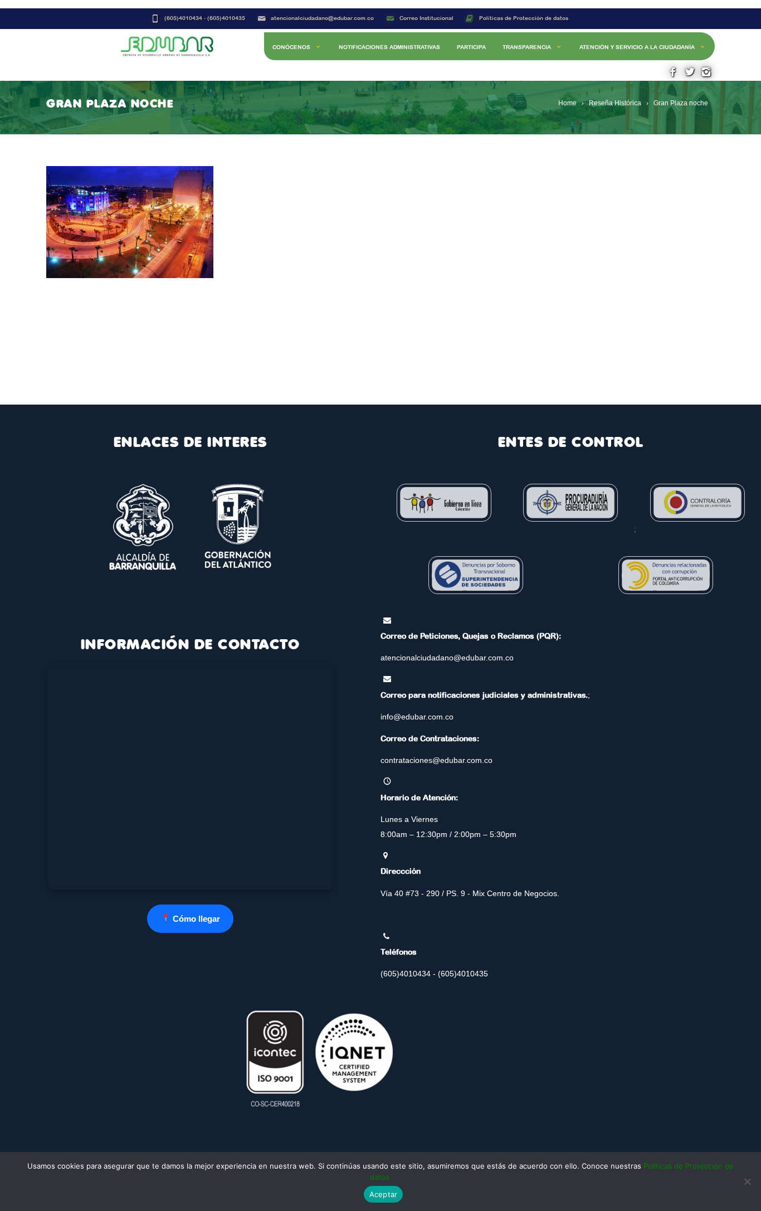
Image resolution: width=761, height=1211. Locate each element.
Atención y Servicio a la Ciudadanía (637, 47)
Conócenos (291, 47)
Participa (471, 47)
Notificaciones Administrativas (389, 47)
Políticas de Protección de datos (523, 18)
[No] (747, 1181)
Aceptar (383, 1194)
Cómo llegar (195, 918)
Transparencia (527, 47)
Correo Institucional (426, 18)
